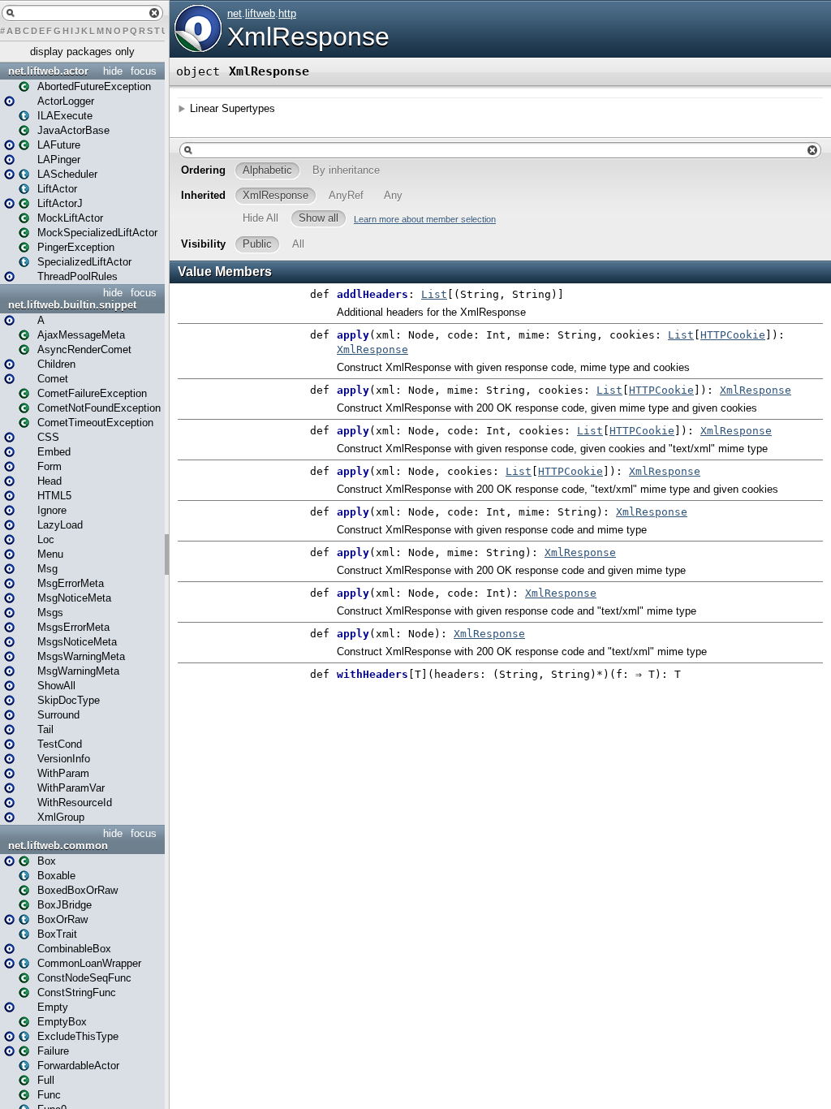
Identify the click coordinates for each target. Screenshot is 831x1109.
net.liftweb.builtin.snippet (72, 305)
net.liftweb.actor (48, 71)
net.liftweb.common (58, 845)
